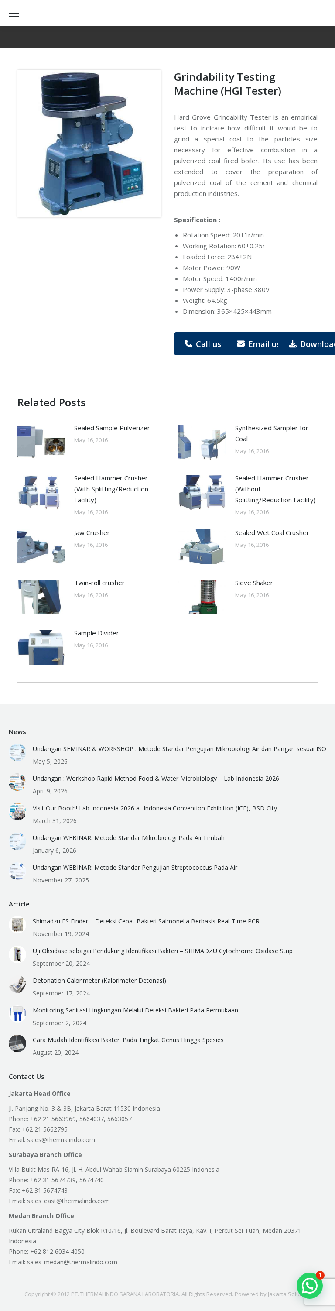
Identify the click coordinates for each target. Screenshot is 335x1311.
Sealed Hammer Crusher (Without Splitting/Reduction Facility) (275, 489)
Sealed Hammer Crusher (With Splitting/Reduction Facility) (111, 489)
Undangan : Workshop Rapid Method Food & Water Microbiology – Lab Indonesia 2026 (156, 778)
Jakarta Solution (289, 1294)
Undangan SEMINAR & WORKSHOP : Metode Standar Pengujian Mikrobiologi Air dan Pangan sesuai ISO (179, 749)
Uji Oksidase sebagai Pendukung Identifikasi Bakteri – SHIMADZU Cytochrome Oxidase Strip (163, 951)
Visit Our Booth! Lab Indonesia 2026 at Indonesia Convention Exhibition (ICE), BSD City (155, 808)
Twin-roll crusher (99, 582)
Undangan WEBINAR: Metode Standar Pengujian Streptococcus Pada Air (135, 867)
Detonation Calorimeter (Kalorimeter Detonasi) (99, 980)
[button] (310, 1286)
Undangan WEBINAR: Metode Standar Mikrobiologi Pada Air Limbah (129, 838)
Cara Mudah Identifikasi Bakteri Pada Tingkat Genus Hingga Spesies (128, 1040)
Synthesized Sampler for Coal (271, 433)
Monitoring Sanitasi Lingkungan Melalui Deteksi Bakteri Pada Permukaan (135, 1010)
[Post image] (41, 442)
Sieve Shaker (254, 582)
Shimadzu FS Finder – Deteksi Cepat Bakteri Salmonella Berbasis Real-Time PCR (146, 921)
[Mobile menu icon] (14, 13)
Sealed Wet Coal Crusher (272, 532)
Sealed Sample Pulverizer (112, 427)
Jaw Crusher (92, 532)
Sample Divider (96, 632)
